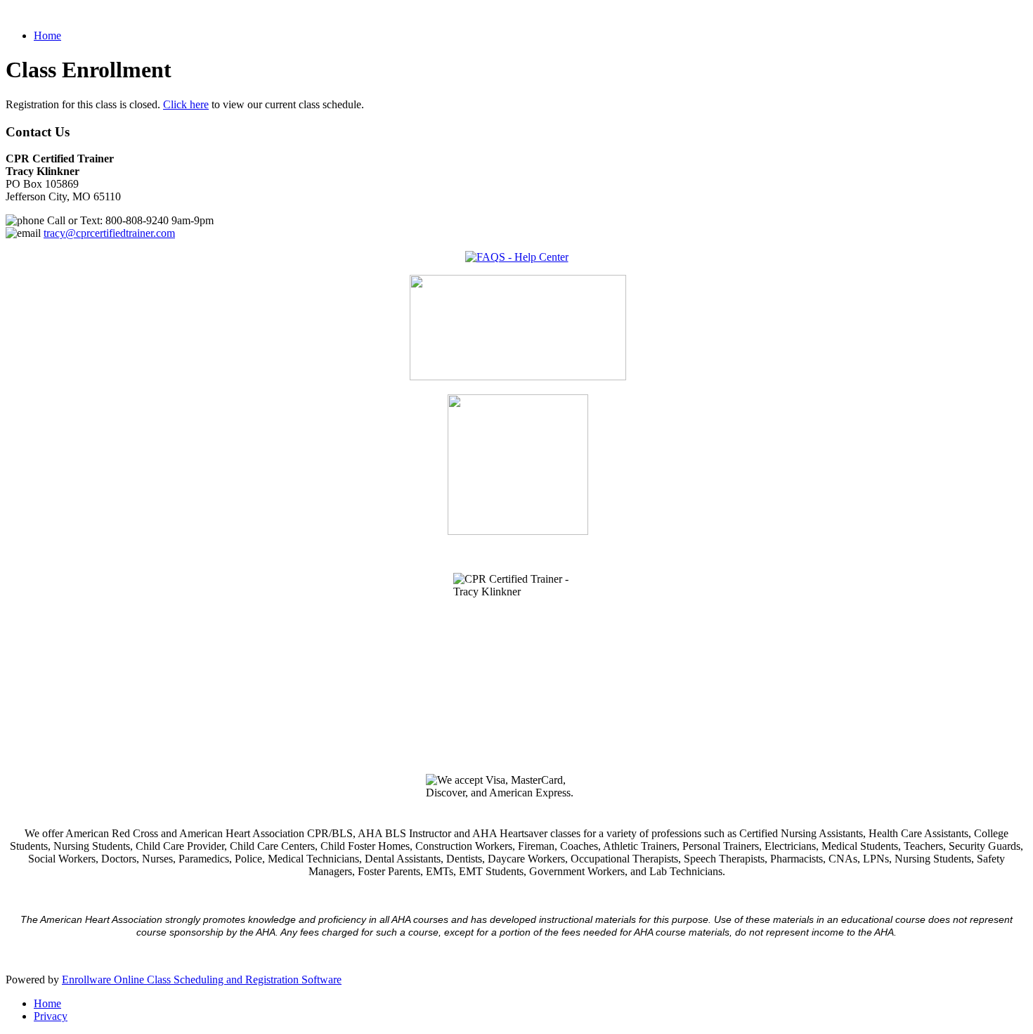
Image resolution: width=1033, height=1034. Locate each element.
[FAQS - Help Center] (517, 257)
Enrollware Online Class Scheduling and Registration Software (202, 979)
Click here (186, 104)
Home (47, 35)
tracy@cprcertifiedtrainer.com (109, 233)
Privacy (50, 1016)
